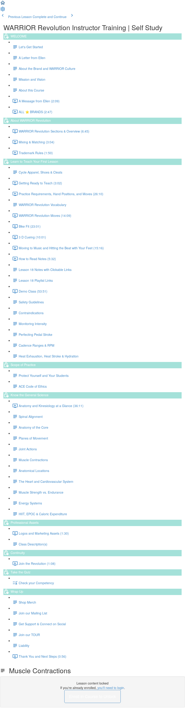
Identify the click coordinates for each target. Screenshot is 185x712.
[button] (2, 4)
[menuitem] (2, 10)
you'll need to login (110, 687)
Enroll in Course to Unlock (92, 696)
